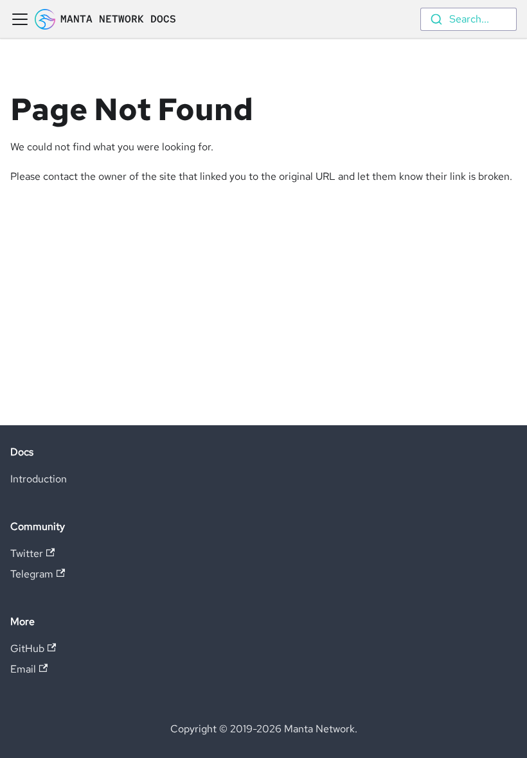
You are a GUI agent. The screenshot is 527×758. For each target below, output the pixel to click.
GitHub (27, 648)
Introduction (38, 479)
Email (23, 669)
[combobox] (468, 19)
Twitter (26, 553)
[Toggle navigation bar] (20, 19)
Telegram (31, 574)
